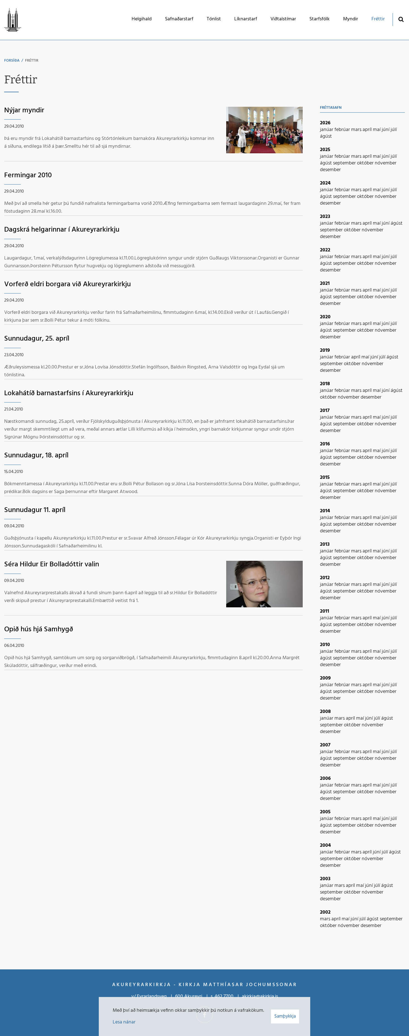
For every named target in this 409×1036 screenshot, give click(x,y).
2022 (325, 250)
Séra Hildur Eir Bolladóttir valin (51, 564)
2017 (325, 411)
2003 (325, 879)
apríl (368, 130)
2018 (325, 384)
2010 (325, 645)
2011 (324, 611)
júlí (394, 130)
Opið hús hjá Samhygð (38, 629)
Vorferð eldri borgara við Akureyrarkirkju (67, 284)
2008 (325, 712)
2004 (325, 845)
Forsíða (11, 60)
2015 (325, 478)
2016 (325, 444)
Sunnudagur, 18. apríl (36, 455)
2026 (325, 123)
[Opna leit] (401, 19)
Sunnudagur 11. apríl (34, 510)
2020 (325, 317)
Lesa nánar (124, 1022)
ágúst (326, 136)
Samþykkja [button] (285, 1016)
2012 (325, 578)
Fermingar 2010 (28, 175)
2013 (325, 544)
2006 (325, 779)
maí (377, 130)
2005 (325, 812)
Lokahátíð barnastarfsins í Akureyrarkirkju (68, 393)
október (366, 163)
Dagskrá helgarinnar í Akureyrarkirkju (61, 230)
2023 (325, 217)
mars (357, 130)
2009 (325, 678)
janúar (327, 130)
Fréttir (31, 60)
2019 (325, 350)
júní (386, 130)
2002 (325, 912)
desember (330, 170)
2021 (325, 284)
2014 (325, 511)
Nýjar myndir (24, 110)
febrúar (342, 130)
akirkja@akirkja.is (260, 997)
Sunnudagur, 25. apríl (36, 338)
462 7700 (224, 997)
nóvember (385, 163)
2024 (325, 183)
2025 (325, 150)
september (345, 163)
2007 (325, 745)
